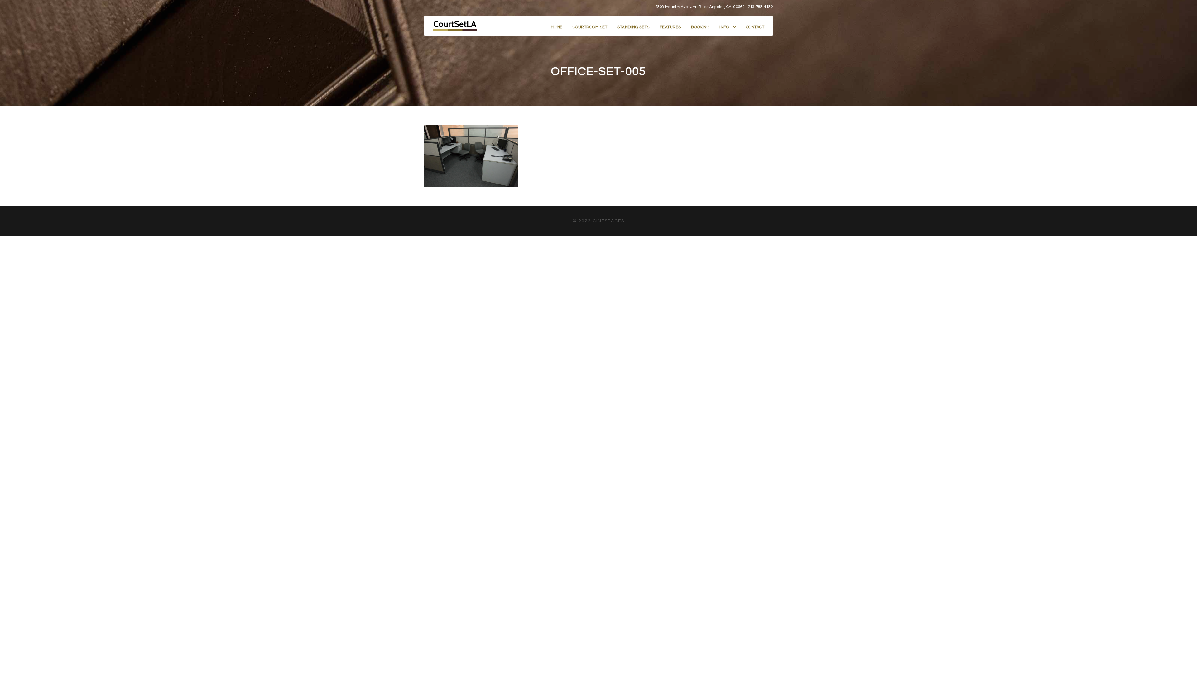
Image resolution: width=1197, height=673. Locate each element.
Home (557, 27)
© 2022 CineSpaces (598, 221)
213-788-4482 (760, 7)
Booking (700, 27)
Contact (755, 27)
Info (724, 27)
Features (670, 27)
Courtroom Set (590, 27)
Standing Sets (633, 27)
